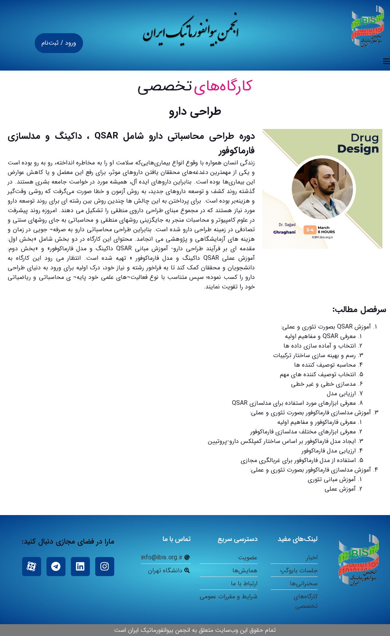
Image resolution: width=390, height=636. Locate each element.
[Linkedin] (80, 566)
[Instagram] (104, 566)
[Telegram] (56, 566)
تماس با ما (177, 539)
